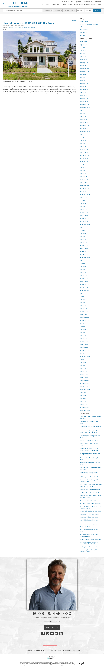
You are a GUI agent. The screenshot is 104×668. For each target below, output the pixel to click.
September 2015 (85, 356)
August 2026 (83, 45)
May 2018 (82, 269)
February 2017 (84, 311)
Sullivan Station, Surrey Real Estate (90, 539)
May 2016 (82, 332)
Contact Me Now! (52, 627)
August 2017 (83, 293)
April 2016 (83, 335)
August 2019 (83, 227)
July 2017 (82, 296)
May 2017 (82, 302)
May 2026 (82, 54)
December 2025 (84, 69)
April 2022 (83, 146)
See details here (7, 84)
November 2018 (84, 251)
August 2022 (83, 134)
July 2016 (82, 326)
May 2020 (82, 206)
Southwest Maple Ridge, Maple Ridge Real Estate (89, 535)
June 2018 (83, 266)
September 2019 (85, 224)
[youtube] (61, 633)
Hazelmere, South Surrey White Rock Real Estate (89, 481)
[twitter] (52, 633)
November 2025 (84, 72)
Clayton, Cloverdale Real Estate (89, 440)
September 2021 (85, 161)
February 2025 (84, 84)
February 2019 (84, 245)
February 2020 (84, 212)
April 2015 (83, 368)
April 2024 (83, 93)
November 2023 (84, 104)
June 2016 (83, 329)
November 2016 (84, 320)
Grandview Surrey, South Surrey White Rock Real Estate (89, 473)
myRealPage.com (52, 658)
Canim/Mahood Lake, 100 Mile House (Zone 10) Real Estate (89, 432)
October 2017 (84, 287)
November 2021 (84, 155)
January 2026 (84, 66)
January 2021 (84, 182)
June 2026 (83, 51)
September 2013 (85, 410)
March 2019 (83, 242)
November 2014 (84, 383)
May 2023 (82, 113)
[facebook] (43, 633)
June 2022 (83, 140)
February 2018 (84, 278)
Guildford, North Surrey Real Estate (90, 477)
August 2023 (83, 110)
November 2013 (84, 407)
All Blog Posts (84, 21)
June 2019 (83, 233)
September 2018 (85, 257)
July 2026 (82, 48)
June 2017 (83, 299)
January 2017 (84, 314)
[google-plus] (47, 633)
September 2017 (85, 290)
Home (42, 4)
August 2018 (83, 260)
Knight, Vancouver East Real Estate (90, 489)
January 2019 (84, 248)
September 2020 (85, 194)
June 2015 (83, 362)
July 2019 (82, 230)
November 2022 (84, 125)
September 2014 (85, 389)
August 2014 (83, 392)
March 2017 (83, 308)
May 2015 (82, 365)
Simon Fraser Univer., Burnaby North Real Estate (89, 525)
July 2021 (82, 164)
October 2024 (84, 90)
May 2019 (82, 236)
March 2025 (83, 81)
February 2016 (84, 341)
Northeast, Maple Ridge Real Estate (90, 503)
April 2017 (83, 305)
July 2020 (82, 200)
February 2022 (84, 149)
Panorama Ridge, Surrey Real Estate (90, 511)
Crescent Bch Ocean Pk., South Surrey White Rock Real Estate (21, 27)
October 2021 (84, 158)
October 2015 (84, 353)
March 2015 (83, 371)
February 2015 (84, 374)
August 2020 (83, 197)
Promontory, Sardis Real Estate (89, 514)
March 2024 (83, 96)
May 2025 (82, 78)
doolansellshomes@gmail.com (71, 650)
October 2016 (84, 323)
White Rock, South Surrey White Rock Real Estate (89, 551)
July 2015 (82, 359)
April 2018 (83, 272)
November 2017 (84, 284)
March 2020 (83, 209)
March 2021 (83, 176)
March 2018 (83, 275)
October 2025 (84, 75)
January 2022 (84, 152)
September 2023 (85, 107)
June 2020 (83, 203)
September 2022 (85, 131)
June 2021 (83, 167)
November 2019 (84, 218)
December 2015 (84, 347)
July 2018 (82, 263)
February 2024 (84, 98)
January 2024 (84, 101)
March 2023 (83, 119)
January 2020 (84, 215)
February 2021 (84, 179)
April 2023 (83, 116)
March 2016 (83, 338)
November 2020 (84, 188)
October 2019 (84, 221)
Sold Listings (83, 35)
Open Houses (84, 32)
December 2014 (84, 380)
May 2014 (82, 398)
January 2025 (84, 87)
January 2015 (84, 377)
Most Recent (83, 42)
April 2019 (83, 239)
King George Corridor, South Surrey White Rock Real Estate (90, 485)
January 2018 (84, 281)
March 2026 (83, 60)
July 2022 (82, 137)
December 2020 (84, 185)
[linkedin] (56, 633)
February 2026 (84, 63)
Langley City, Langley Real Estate (90, 492)
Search (97, 10)
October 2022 (84, 128)
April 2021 (83, 173)
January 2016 (84, 344)
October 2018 (84, 254)
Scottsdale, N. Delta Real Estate (89, 517)
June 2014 (83, 395)
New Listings (84, 29)
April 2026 (83, 57)
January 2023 (84, 122)
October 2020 (84, 191)
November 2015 (84, 350)
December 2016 (84, 317)
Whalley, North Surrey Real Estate (90, 547)
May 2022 (82, 143)
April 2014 (83, 401)
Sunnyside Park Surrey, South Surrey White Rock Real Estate (89, 543)
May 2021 (82, 170)
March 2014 (83, 404)
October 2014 (84, 386)
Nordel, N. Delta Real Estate (88, 500)
